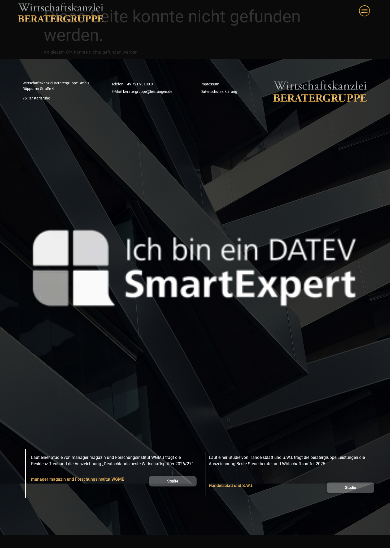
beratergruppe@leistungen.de (147, 91)
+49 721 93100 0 (139, 84)
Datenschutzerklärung (219, 91)
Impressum (210, 84)
